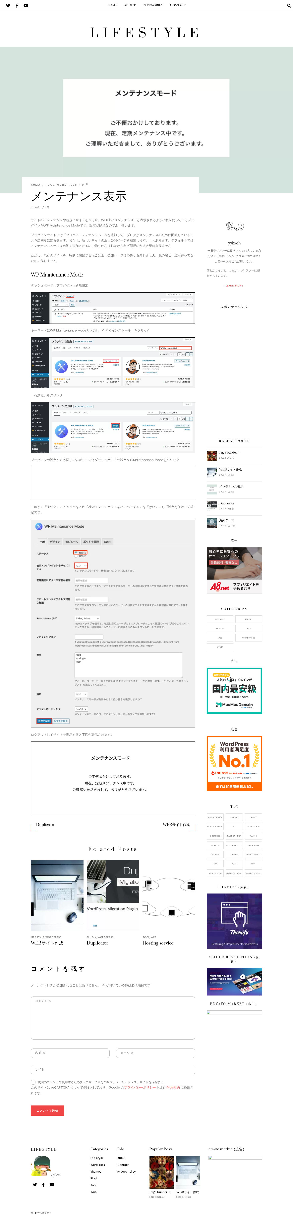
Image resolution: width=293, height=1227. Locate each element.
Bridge (234, 817)
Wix (253, 863)
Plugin (91, 937)
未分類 (220, 647)
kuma (35, 184)
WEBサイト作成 (176, 824)
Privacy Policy (126, 1172)
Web (153, 937)
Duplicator (45, 824)
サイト (39, 1069)
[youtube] (26, 5)
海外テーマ (226, 520)
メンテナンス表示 (79, 196)
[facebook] (17, 5)
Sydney (215, 854)
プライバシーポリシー (140, 1087)
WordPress (66, 184)
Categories (153, 5)
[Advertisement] (234, 373)
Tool (49, 184)
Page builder (234, 836)
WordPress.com (234, 873)
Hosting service (158, 943)
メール (127, 1053)
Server (215, 845)
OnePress (215, 836)
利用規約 (173, 1087)
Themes (220, 628)
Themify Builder (253, 854)
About (130, 5)
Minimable (253, 826)
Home (112, 5)
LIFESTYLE (39, 1213)
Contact (178, 5)
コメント (43, 1001)
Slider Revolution (234, 845)
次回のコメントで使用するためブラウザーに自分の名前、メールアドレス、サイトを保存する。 (102, 1082)
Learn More (234, 285)
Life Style (37, 937)
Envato (253, 817)
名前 (40, 1053)
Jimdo (234, 826)
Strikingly (253, 845)
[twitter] (8, 5)
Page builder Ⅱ (230, 453)
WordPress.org (253, 873)
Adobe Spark (215, 817)
